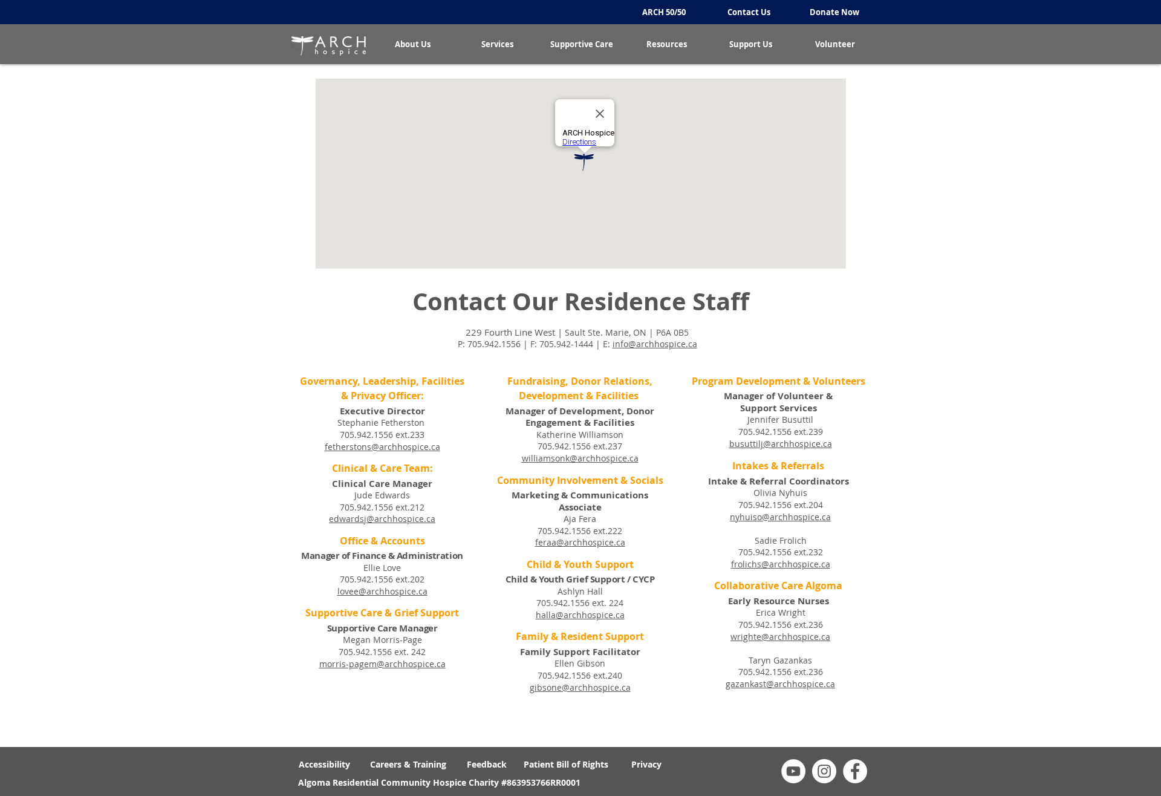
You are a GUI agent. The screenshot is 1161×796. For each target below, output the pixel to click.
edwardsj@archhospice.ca (382, 518)
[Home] (328, 46)
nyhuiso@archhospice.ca (780, 517)
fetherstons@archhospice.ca (382, 446)
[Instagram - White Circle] (824, 771)
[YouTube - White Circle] (793, 771)
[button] (439, 783)
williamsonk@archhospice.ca (580, 458)
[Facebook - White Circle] (855, 771)
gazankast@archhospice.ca (780, 684)
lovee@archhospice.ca (382, 591)
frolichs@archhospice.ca (780, 564)
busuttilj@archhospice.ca (780, 443)
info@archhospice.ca (655, 344)
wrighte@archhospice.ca (780, 636)
